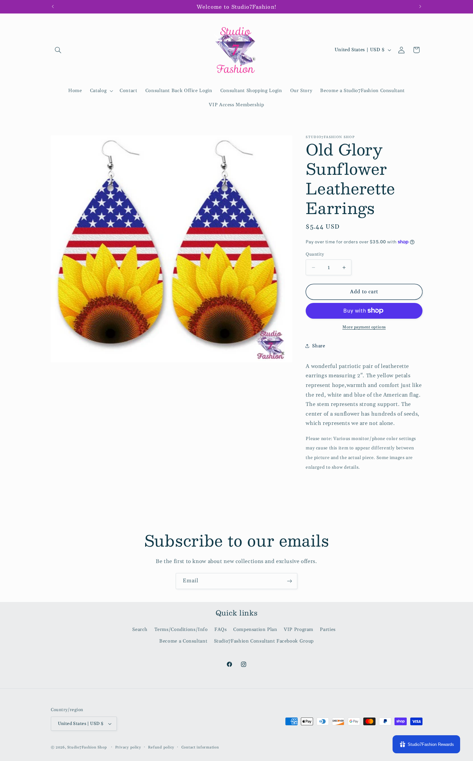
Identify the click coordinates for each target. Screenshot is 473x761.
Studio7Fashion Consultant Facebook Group (264, 641)
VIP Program (298, 629)
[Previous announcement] (53, 6)
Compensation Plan (255, 629)
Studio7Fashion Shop (87, 747)
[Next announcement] (420, 6)
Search (140, 629)
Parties (327, 629)
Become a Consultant (183, 641)
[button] (58, 49)
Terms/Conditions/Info (181, 629)
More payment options (364, 326)
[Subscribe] (289, 581)
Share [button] (318, 346)
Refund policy (161, 747)
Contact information (200, 747)
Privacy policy (128, 747)
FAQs (220, 629)
